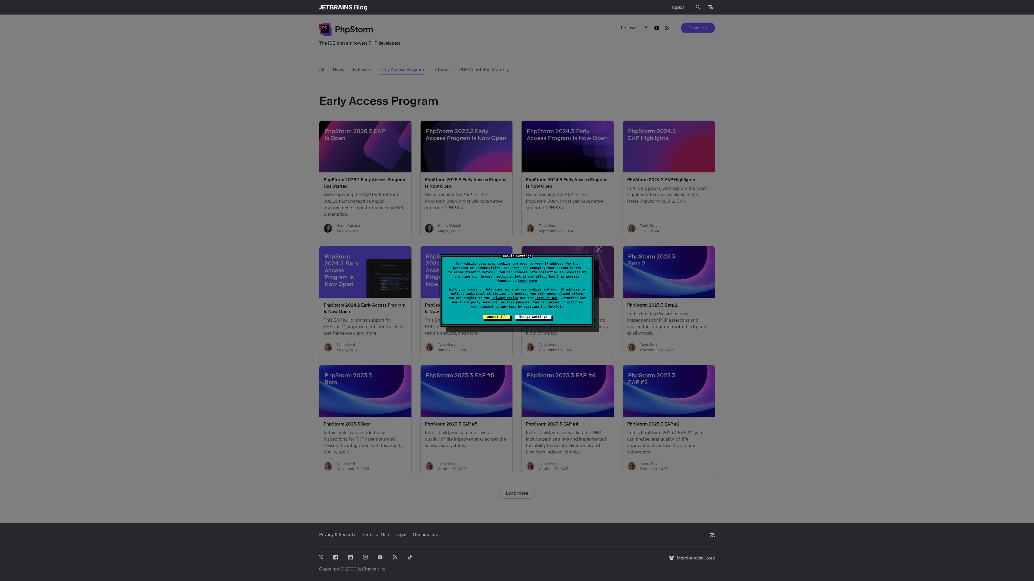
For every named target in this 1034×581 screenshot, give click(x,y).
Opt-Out (554, 306)
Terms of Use (546, 298)
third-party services (478, 302)
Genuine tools (427, 534)
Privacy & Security (337, 534)
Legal (400, 534)
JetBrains (367, 569)
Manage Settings (533, 317)
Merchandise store (694, 560)
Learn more (527, 281)
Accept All (496, 317)
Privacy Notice (505, 298)
